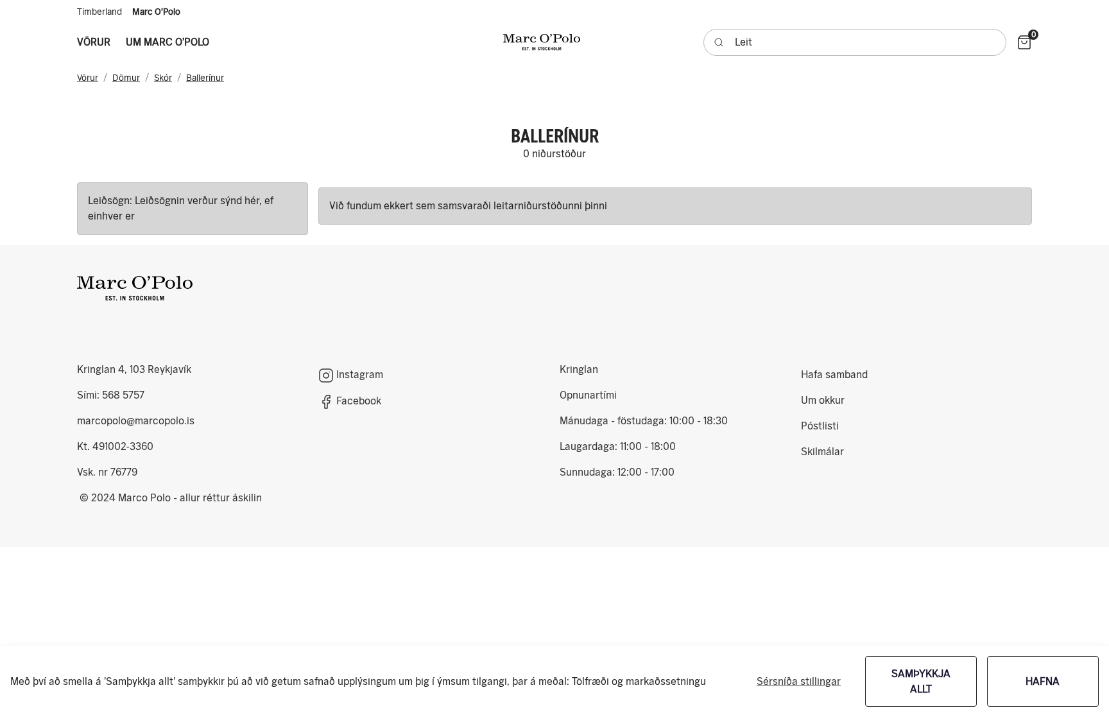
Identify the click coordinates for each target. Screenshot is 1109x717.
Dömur (126, 78)
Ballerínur (205, 78)
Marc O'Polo (156, 11)
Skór (163, 78)
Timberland (99, 11)
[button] (94, 42)
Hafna (1043, 681)
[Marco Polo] (135, 288)
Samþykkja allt (920, 681)
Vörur (87, 78)
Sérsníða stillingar (799, 681)
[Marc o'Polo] (541, 42)
